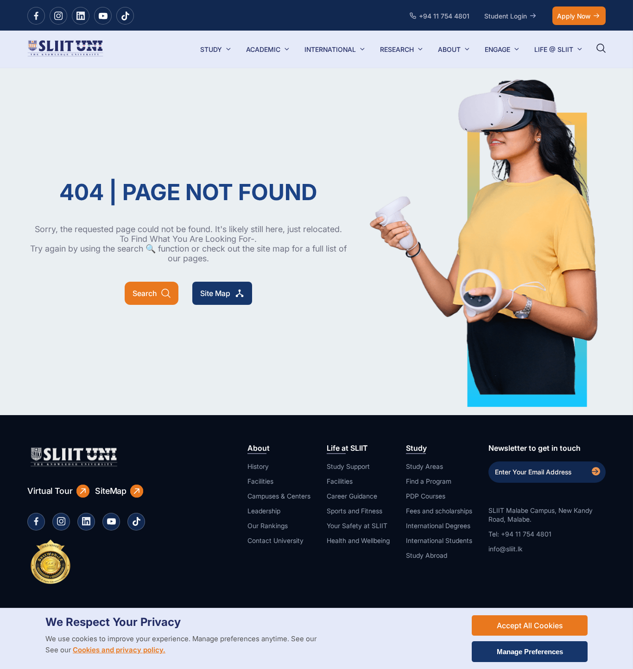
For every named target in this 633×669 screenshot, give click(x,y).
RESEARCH (397, 49)
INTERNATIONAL (330, 49)
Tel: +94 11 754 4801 (519, 534)
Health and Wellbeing (358, 540)
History (258, 466)
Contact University (275, 540)
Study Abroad (426, 555)
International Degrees (438, 526)
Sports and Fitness (354, 511)
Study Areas (424, 466)
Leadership (263, 511)
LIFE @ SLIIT (553, 49)
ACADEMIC (263, 49)
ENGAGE (497, 49)
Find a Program (428, 481)
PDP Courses (425, 496)
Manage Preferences (530, 652)
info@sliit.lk (505, 549)
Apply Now (573, 16)
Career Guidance (352, 496)
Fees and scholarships (439, 511)
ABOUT (449, 49)
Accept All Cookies (530, 625)
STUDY (211, 49)
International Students (439, 540)
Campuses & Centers (278, 496)
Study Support (348, 466)
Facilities (260, 481)
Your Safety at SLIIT (357, 526)
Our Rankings (267, 526)
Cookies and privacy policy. (119, 649)
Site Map (215, 293)
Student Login (505, 16)
